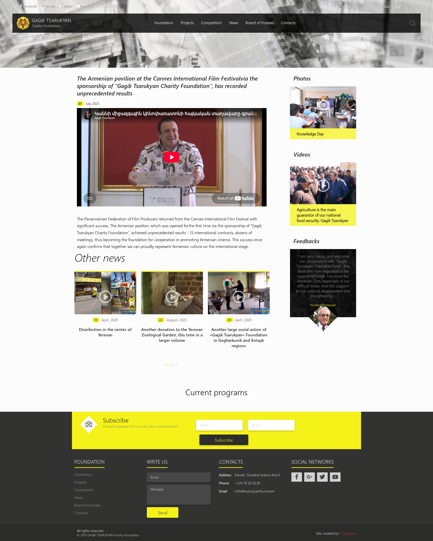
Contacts (288, 22)
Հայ (386, 6)
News (233, 22)
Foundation (163, 22)
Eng (397, 6)
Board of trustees (260, 22)
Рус (407, 6)
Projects (187, 22)
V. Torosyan (348, 533)
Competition (211, 22)
